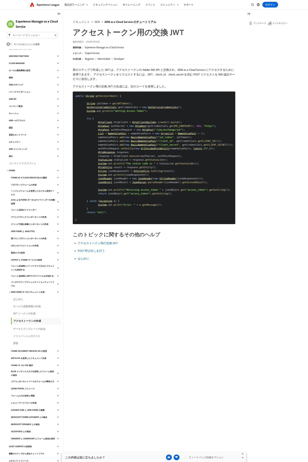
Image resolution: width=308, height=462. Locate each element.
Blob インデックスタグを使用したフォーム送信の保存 (32, 373)
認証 (11, 127)
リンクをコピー (279, 23)
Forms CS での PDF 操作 (22, 365)
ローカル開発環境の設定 (19, 70)
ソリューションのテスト (27, 336)
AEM (97, 22)
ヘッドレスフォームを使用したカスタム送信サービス (32, 193)
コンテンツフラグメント (22, 163)
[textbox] (32, 35)
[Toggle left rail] (59, 14)
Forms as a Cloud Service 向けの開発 (29, 177)
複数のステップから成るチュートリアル (26, 453)
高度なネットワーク (18, 135)
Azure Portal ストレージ (23, 388)
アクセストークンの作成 (27, 320)
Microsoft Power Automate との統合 (29, 417)
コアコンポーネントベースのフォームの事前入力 (32, 381)
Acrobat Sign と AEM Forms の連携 (28, 410)
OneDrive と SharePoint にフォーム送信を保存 (33, 438)
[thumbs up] (169, 457)
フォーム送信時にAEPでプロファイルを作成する (32, 276)
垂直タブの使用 (18, 252)
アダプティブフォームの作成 (24, 185)
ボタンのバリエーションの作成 (24, 245)
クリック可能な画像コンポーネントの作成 (29, 224)
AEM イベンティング (18, 149)
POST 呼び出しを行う (91, 251)
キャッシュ (14, 113)
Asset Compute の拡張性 (20, 446)
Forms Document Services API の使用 (29, 351)
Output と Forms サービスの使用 (26, 260)
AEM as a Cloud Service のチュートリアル (130, 22)
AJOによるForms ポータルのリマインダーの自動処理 (33, 202)
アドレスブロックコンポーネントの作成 (28, 217)
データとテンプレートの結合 (29, 328)
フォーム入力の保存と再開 (23, 395)
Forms (12, 170)
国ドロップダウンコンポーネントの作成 (28, 238)
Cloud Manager (17, 63)
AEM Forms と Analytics (23, 231)
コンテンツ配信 (16, 106)
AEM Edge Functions (19, 56)
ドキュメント (81, 22)
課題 (15, 343)
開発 (11, 77)
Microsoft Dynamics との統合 (25, 424)
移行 (11, 156)
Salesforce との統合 (21, 431)
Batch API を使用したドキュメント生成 (28, 358)
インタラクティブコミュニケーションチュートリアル (32, 284)
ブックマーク (259, 23)
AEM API (12, 99)
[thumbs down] (176, 457)
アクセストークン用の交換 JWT (98, 243)
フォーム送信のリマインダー (24, 210)
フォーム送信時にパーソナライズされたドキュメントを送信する (32, 268)
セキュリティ (15, 142)
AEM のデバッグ (16, 84)
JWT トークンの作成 (24, 313)
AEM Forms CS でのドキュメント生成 (28, 292)
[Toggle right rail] (249, 14)
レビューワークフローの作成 (24, 403)
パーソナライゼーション (19, 92)
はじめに (83, 258)
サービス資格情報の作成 (27, 306)
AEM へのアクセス (17, 120)
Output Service (92, 53)
